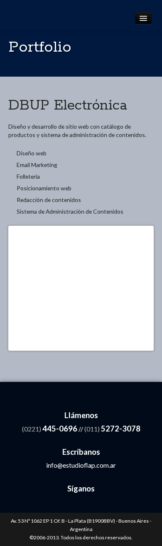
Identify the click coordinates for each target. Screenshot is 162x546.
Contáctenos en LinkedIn (72, 504)
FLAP (36, 15)
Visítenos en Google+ (106, 504)
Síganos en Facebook (55, 504)
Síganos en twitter (89, 504)
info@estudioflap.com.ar (81, 465)
